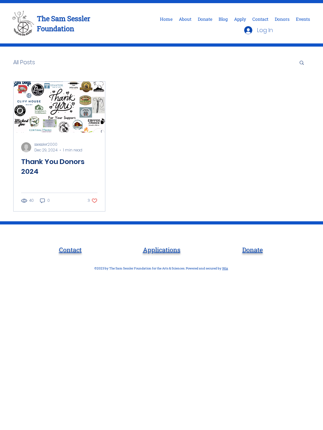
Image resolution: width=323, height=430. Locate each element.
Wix (225, 268)
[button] (302, 63)
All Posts (24, 62)
